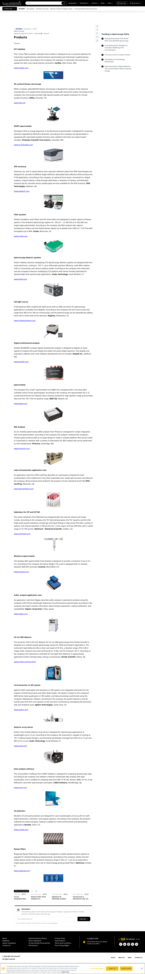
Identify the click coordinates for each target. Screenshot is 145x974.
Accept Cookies (126, 968)
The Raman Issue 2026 (42, 9)
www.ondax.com (21, 236)
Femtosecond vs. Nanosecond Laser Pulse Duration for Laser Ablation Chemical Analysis (85, 898)
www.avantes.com (21, 572)
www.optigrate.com (22, 871)
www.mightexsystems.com (25, 320)
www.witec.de (19, 103)
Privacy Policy (60, 938)
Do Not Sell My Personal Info (39, 943)
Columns (94, 3)
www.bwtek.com (20, 403)
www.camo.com (20, 787)
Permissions (33, 945)
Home (113, 957)
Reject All (112, 968)
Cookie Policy (65, 972)
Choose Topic (8, 9)
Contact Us (6, 945)
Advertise (5, 941)
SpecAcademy (30, 9)
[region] (72, 968)
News (130, 957)
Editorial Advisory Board (38, 938)
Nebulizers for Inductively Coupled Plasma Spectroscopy (63, 898)
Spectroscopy (19, 31)
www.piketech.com (21, 191)
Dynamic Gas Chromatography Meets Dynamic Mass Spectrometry (22, 898)
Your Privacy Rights (62, 945)
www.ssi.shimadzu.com (23, 145)
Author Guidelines (9, 943)
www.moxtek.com (21, 829)
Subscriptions (60, 941)
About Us (121, 957)
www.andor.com (20, 279)
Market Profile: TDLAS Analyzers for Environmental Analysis (43, 898)
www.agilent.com (21, 709)
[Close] (142, 968)
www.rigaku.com (21, 614)
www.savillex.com (21, 68)
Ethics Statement (35, 941)
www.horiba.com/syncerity (25, 662)
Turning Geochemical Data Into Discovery (85, 9)
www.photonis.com (22, 448)
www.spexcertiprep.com (24, 489)
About (4, 938)
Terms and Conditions (63, 943)
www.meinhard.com (22, 534)
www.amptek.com (21, 361)
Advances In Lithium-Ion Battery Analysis (61, 9)
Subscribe (83, 919)
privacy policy (53, 923)
